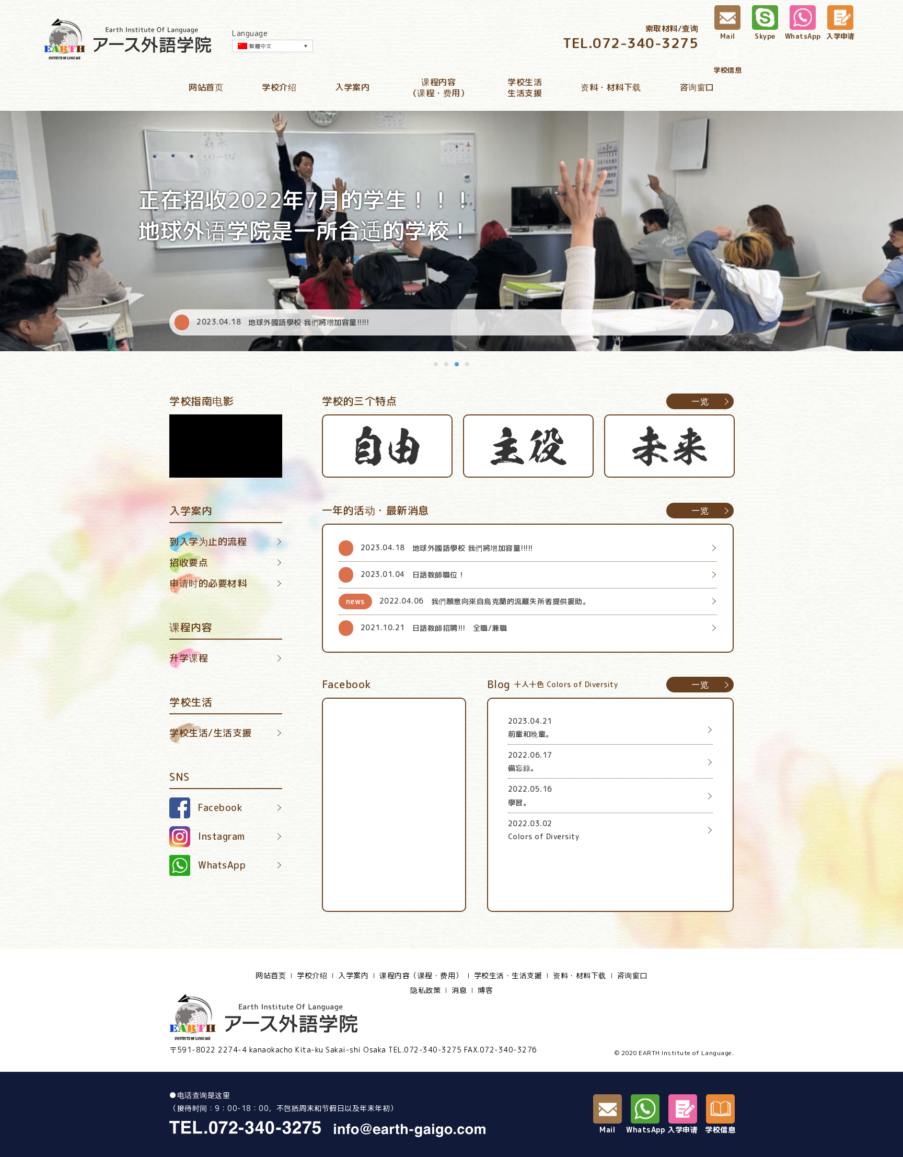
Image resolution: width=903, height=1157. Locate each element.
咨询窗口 (697, 87)
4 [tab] (468, 365)
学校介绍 (279, 87)
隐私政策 (425, 990)
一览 (700, 401)
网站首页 (206, 87)
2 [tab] (447, 365)
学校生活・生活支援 (508, 975)
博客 (485, 990)
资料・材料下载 (611, 87)
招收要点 (188, 562)
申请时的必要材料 (208, 583)
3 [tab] (457, 365)
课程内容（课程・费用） (439, 88)
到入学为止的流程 (208, 541)
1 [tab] (436, 365)
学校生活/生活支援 (210, 732)
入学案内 (352, 87)
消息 (459, 990)
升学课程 (188, 658)
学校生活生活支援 (524, 88)
